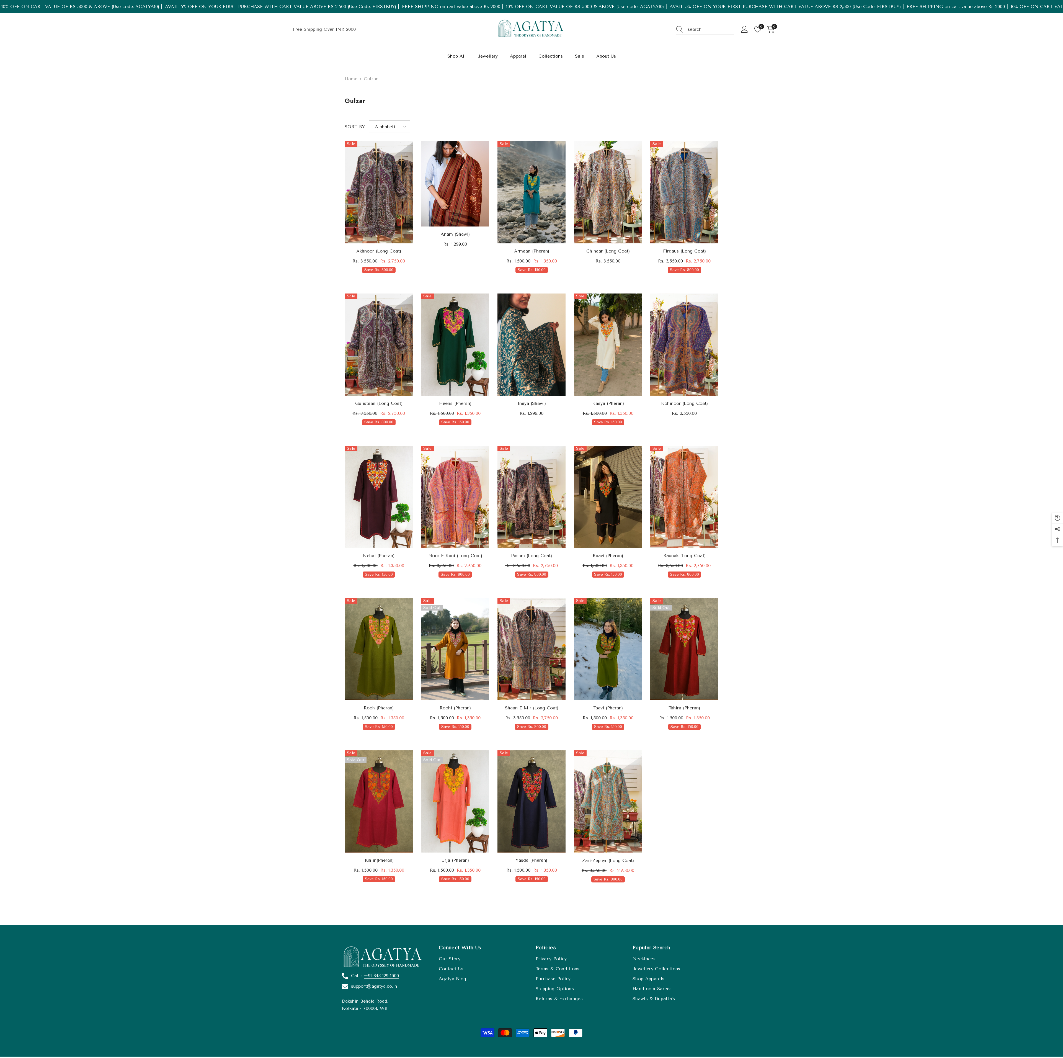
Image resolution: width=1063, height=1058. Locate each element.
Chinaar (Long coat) (608, 251)
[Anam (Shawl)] (455, 183)
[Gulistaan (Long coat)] (379, 345)
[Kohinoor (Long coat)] (684, 345)
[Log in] (744, 29)
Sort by (355, 126)
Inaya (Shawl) (531, 403)
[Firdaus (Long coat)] (684, 192)
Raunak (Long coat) (684, 555)
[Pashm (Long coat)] (531, 497)
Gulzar (371, 78)
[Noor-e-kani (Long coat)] (455, 497)
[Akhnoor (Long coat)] (379, 192)
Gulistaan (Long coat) (379, 403)
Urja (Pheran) (455, 860)
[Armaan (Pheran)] (531, 192)
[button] (389, 126)
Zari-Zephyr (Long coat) (608, 860)
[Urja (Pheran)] (455, 801)
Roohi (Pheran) (455, 708)
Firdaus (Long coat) (684, 251)
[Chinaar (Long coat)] (608, 192)
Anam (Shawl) (455, 234)
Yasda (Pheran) (531, 860)
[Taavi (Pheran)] (608, 649)
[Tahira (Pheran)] (684, 649)
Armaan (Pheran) (531, 251)
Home (351, 78)
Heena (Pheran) (455, 403)
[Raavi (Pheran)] (608, 497)
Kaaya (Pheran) (608, 403)
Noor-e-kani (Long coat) (455, 555)
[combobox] (711, 29)
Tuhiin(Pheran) (379, 860)
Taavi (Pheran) (608, 708)
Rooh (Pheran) (379, 708)
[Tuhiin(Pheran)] (379, 801)
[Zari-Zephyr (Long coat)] (608, 801)
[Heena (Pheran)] (455, 345)
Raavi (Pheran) (608, 555)
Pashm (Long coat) (531, 555)
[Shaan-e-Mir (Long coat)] (531, 649)
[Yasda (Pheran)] (531, 801)
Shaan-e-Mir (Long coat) (531, 708)
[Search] (705, 29)
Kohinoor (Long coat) (684, 403)
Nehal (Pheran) (378, 555)
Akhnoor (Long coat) (378, 251)
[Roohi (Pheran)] (455, 649)
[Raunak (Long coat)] (684, 497)
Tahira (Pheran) (684, 708)
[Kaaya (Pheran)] (608, 345)
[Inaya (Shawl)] (531, 345)
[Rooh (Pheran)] (379, 649)
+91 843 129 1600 (381, 975)
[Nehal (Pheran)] (379, 497)
